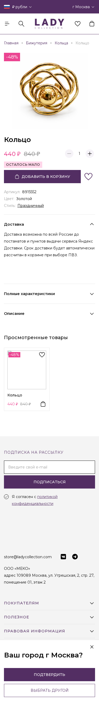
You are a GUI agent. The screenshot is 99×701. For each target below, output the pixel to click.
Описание (14, 313)
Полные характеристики (29, 293)
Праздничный (30, 205)
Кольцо (14, 395)
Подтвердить (49, 674)
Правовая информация (34, 631)
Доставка (14, 224)
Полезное (16, 617)
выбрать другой (50, 690)
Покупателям (21, 603)
